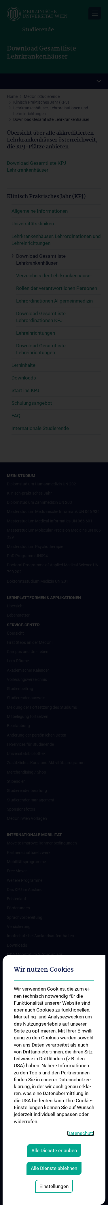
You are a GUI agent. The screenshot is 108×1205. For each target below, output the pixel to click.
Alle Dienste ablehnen (54, 1168)
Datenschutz (80, 1133)
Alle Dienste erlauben (54, 1150)
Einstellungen (54, 1186)
